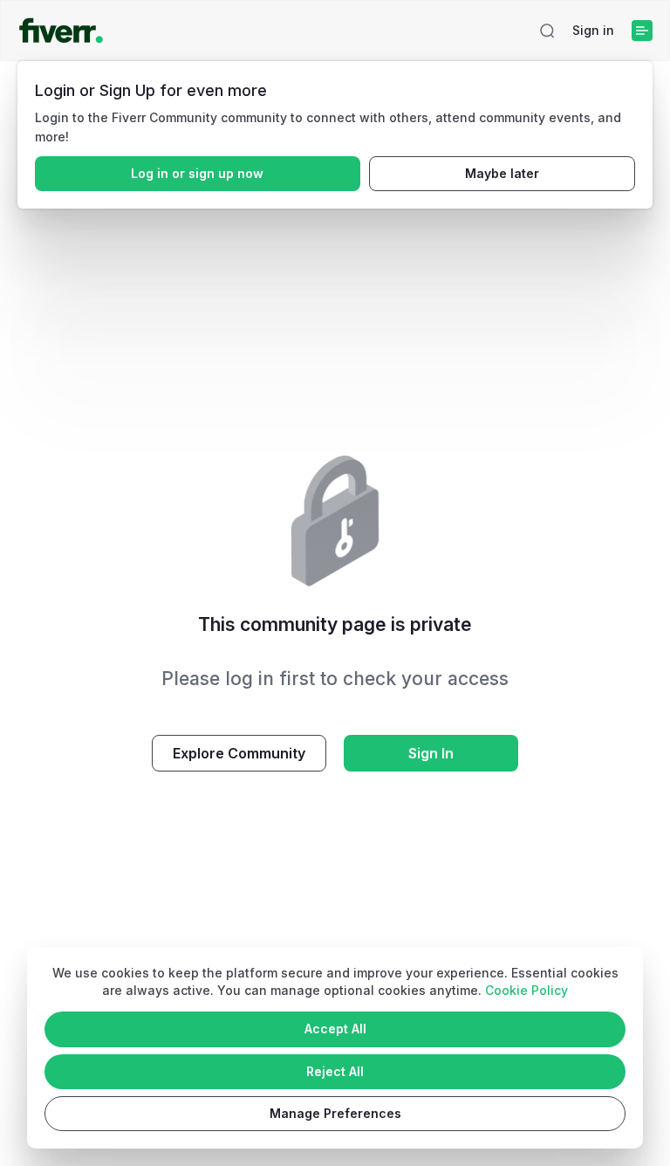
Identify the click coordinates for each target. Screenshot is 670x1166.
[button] (547, 30)
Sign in (593, 30)
